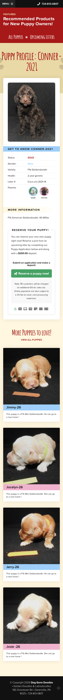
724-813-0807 (50, 4)
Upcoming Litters (42, 37)
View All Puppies (31, 340)
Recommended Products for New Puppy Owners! (28, 21)
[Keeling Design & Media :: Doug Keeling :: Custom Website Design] (58, 688)
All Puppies (16, 37)
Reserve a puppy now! (33, 273)
